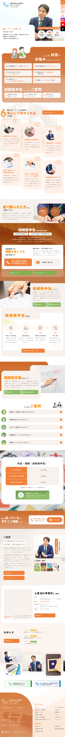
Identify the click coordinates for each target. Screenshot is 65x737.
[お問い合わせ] (63, 11)
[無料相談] (63, 15)
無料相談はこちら (14, 273)
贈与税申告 (57, 726)
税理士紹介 (7, 573)
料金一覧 (57, 709)
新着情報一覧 (8, 641)
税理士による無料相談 (40, 717)
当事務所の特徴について (49, 112)
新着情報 (57, 712)
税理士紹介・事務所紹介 (40, 709)
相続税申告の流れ (39, 728)
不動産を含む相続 (39, 731)
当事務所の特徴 (38, 714)
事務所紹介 (38, 615)
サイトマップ (58, 719)
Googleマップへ (7, 711)
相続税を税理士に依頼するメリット (43, 719)
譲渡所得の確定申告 (59, 728)
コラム (56, 714)
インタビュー (8, 578)
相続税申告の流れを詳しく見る (31, 350)
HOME (36, 707)
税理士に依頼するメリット (41, 273)
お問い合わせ (58, 717)
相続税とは (37, 726)
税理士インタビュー (39, 712)
